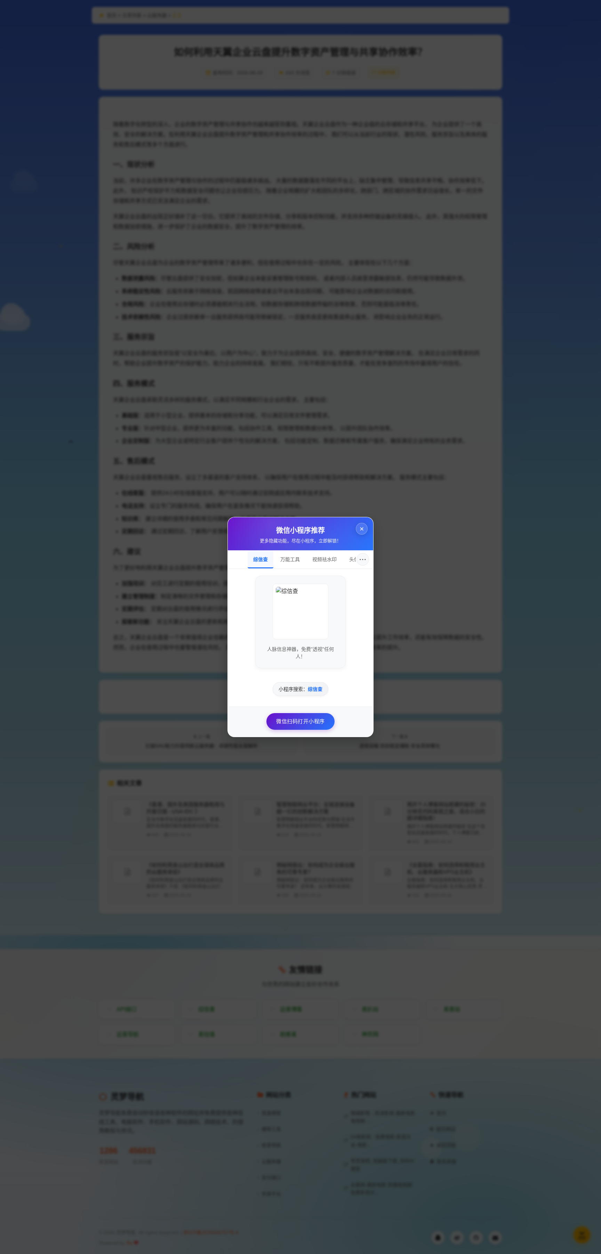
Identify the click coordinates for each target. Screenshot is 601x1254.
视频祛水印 (324, 559)
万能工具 (290, 559)
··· (363, 559)
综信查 (260, 559)
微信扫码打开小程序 (300, 721)
